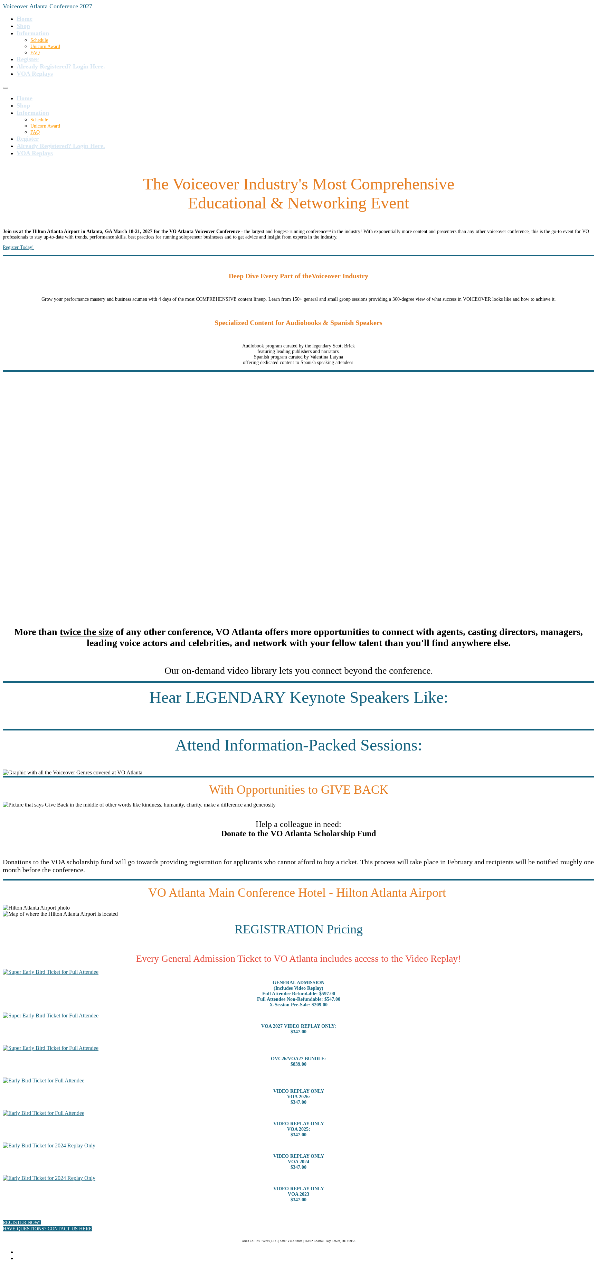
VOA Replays (35, 73)
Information (33, 33)
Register (28, 59)
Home (24, 18)
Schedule (39, 40)
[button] (22, 1222)
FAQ (35, 52)
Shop (23, 25)
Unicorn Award (45, 46)
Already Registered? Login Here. (61, 66)
